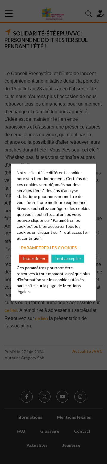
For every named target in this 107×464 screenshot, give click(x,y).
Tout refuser (33, 258)
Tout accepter (67, 258)
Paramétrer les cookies (49, 247)
